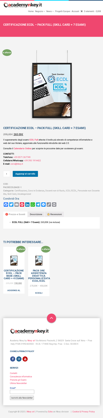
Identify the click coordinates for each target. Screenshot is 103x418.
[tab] (15, 214)
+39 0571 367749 (21, 157)
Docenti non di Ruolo (55, 190)
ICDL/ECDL (71, 190)
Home (31, 11)
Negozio (39, 11)
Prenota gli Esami (18, 380)
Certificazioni (21, 190)
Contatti (13, 373)
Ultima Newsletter (18, 383)
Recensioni (56, 214)
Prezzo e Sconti (17, 214)
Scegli (38, 293)
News (49, 11)
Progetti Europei (62, 11)
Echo (50, 411)
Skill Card (11, 194)
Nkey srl (31, 340)
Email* (13, 388)
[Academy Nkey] (23, 5)
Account (75, 11)
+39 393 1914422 (32, 160)
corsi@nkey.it (16, 164)
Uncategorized (24, 194)
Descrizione (36, 214)
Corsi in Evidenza (36, 190)
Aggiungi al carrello (25, 174)
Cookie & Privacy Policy (22, 351)
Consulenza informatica (21, 376)
